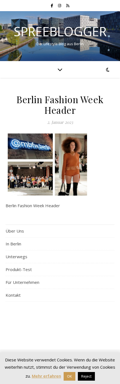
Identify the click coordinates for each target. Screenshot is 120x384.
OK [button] (69, 376)
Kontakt (13, 295)
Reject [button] (86, 376)
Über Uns (15, 231)
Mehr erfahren (46, 376)
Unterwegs (16, 256)
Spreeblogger (60, 31)
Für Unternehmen (22, 282)
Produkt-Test (19, 269)
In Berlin (13, 244)
